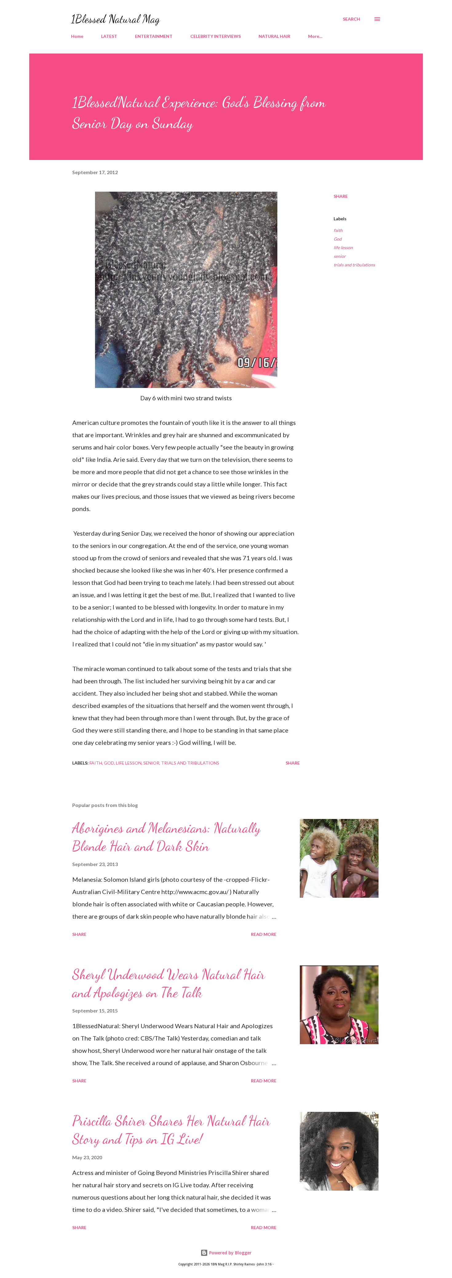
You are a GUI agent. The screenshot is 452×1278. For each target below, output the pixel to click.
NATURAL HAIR (274, 36)
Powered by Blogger (230, 1253)
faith (338, 230)
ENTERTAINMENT (153, 36)
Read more (263, 934)
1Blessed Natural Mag (115, 19)
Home (77, 36)
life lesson (343, 247)
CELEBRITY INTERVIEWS (215, 36)
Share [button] (341, 196)
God (338, 239)
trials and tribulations (354, 264)
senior (340, 256)
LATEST (109, 36)
